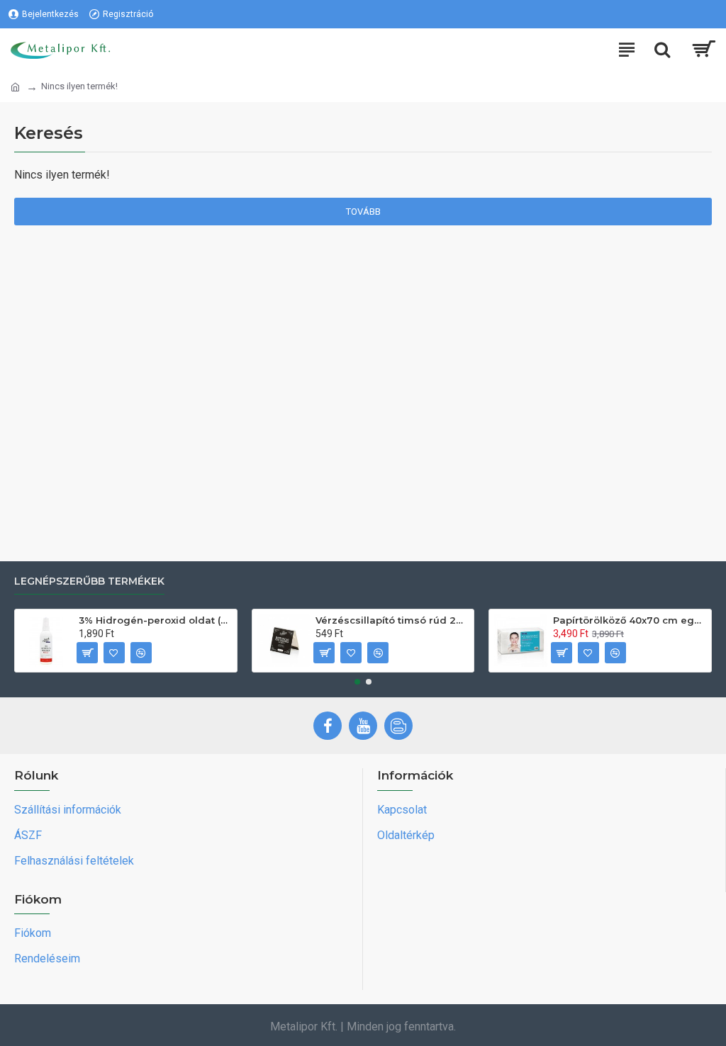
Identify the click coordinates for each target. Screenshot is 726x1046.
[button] (357, 682)
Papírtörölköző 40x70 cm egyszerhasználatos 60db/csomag (629, 620)
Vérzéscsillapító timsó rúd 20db (392, 620)
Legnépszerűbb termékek (89, 581)
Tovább (363, 211)
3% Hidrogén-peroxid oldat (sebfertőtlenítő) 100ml (155, 620)
